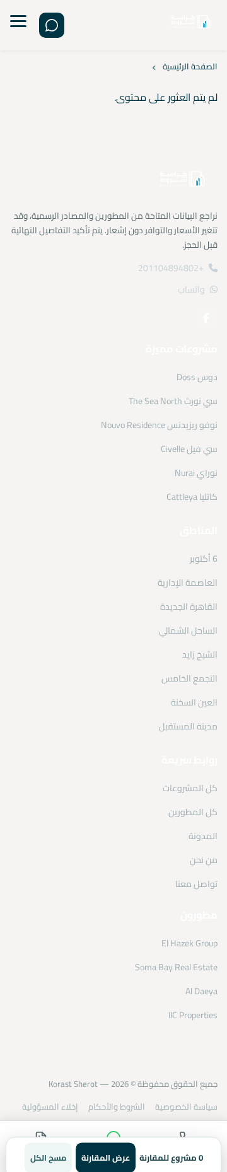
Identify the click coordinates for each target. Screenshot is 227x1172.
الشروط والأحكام (116, 1106)
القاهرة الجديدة (189, 606)
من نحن (204, 860)
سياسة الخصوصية (186, 1106)
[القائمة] (18, 25)
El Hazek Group (189, 943)
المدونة (203, 836)
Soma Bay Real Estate (176, 967)
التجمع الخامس (189, 678)
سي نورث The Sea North (173, 401)
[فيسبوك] (206, 317)
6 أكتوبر (204, 558)
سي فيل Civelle (189, 449)
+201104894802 (171, 268)
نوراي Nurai (196, 473)
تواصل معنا (196, 884)
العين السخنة (194, 702)
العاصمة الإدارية (188, 582)
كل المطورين (193, 812)
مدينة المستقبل (188, 726)
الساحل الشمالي (188, 630)
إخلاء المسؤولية (50, 1106)
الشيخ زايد (200, 654)
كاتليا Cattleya (192, 497)
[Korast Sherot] (191, 25)
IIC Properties (193, 1015)
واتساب (191, 289)
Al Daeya (201, 991)
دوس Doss (197, 377)
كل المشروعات (190, 788)
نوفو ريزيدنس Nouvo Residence (159, 425)
